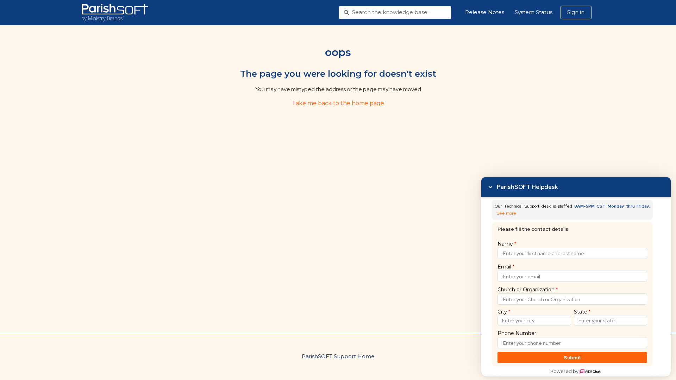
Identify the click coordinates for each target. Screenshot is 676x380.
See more (506, 213)
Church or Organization (527, 289)
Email (505, 267)
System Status (533, 12)
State (582, 312)
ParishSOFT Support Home (338, 356)
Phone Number (516, 333)
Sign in (575, 12)
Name (506, 244)
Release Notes (484, 12)
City (503, 312)
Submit (573, 357)
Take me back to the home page (338, 103)
